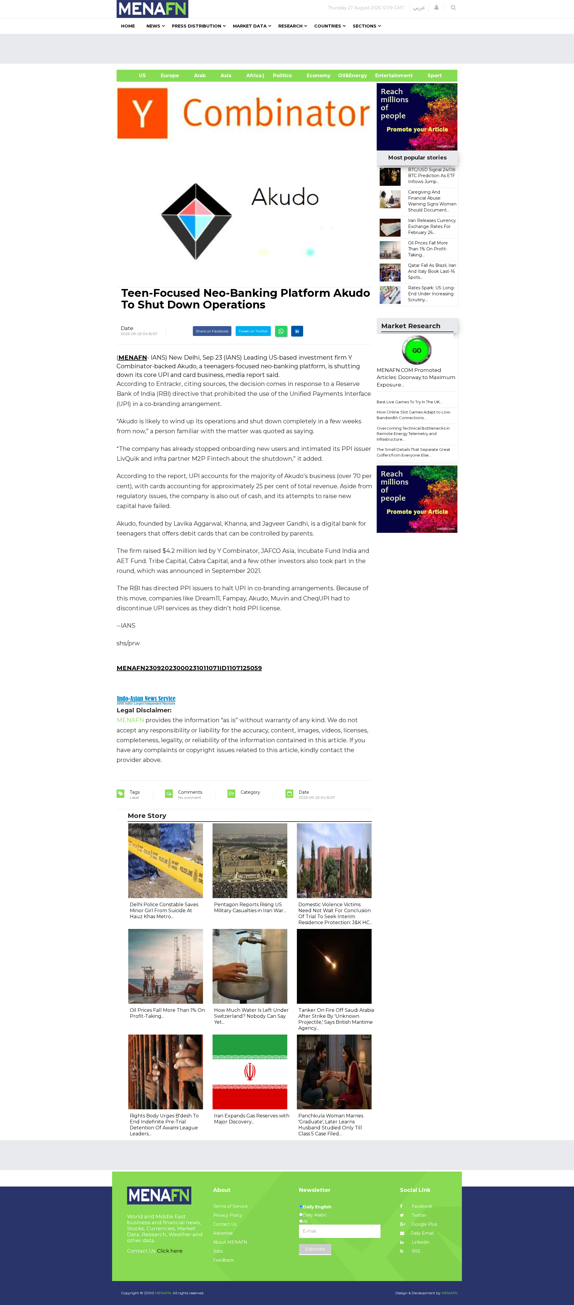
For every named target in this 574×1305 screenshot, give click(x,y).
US (135, 75)
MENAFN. (163, 1293)
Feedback (223, 1260)
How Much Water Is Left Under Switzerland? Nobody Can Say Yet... (251, 1016)
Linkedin (419, 1242)
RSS (415, 1251)
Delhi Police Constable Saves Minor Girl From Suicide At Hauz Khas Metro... (164, 910)
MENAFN (132, 357)
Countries (327, 26)
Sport (431, 75)
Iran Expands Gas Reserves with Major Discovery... (251, 1119)
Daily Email (421, 1233)
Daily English (317, 1207)
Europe (170, 75)
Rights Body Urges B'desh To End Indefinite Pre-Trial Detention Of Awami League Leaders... (164, 1125)
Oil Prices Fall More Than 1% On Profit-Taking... (428, 249)
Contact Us (224, 1224)
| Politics (280, 75)
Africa (253, 75)
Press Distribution (196, 26)
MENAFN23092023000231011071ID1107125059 (189, 668)
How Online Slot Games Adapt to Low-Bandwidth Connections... (414, 415)
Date (127, 328)
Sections (364, 26)
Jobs (218, 1251)
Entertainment (385, 75)
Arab (200, 75)
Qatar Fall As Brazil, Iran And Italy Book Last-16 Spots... (432, 271)
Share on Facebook (212, 331)
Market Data (250, 26)
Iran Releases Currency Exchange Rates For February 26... (432, 226)
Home (128, 26)
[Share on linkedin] (297, 331)
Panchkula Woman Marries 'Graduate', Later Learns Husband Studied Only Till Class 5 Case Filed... (330, 1125)
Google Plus (423, 1224)
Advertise (223, 1233)
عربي (419, 7)
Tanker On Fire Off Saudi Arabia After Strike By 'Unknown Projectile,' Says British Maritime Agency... (336, 1019)
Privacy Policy (227, 1215)
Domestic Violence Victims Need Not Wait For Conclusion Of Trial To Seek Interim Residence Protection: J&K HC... (335, 913)
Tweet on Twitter (253, 331)
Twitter (418, 1215)
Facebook (421, 1206)
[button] (436, 7)
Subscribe (315, 1249)
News (153, 26)
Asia (226, 75)
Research (290, 26)
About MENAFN (230, 1242)
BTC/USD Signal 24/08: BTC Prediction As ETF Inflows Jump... (432, 175)
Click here (170, 1251)
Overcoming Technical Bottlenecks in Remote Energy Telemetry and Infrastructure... (413, 434)
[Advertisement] (289, 48)
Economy (318, 75)
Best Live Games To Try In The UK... (409, 401)
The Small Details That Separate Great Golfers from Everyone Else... (413, 452)
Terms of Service (230, 1206)
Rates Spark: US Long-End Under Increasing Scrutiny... (431, 293)
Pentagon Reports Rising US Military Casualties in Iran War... (250, 907)
